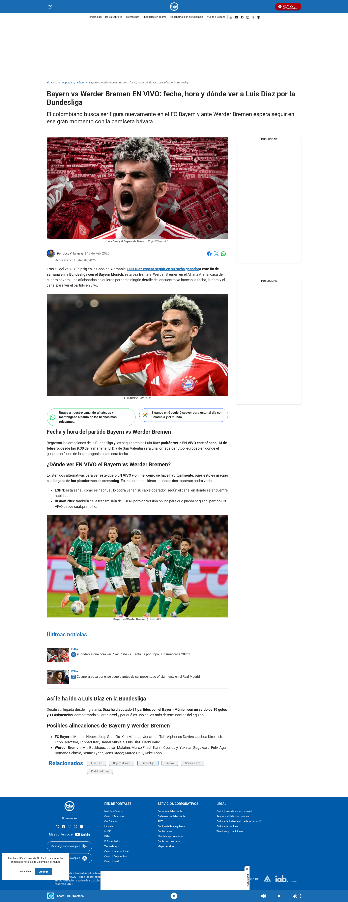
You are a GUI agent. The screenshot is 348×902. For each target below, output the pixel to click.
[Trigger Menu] (50, 6)
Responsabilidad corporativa (232, 816)
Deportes (67, 82)
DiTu (107, 836)
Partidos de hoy (100, 771)
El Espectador (112, 841)
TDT (160, 821)
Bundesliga (148, 763)
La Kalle (108, 826)
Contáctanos (165, 831)
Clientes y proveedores (170, 836)
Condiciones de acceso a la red (234, 811)
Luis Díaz (96, 763)
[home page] (174, 6)
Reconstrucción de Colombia (186, 17)
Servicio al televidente (170, 811)
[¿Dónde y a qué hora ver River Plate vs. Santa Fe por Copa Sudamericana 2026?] (58, 655)
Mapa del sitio (166, 846)
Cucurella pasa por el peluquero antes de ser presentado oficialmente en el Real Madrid (138, 677)
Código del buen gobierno (172, 826)
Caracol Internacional (116, 851)
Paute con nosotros (169, 841)
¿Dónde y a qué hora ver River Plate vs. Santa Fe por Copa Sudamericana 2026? (133, 654)
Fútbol (80, 82)
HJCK (107, 831)
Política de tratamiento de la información (239, 821)
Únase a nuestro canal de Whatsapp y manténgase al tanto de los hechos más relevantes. (88, 417)
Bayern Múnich (121, 763)
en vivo (170, 763)
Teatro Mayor (111, 846)
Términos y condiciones (229, 831)
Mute (263, 896)
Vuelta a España (216, 17)
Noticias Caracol (113, 811)
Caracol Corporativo (115, 856)
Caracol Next (111, 861)
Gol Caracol (110, 821)
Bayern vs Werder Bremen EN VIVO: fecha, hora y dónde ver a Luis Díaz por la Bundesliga (139, 82)
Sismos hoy (132, 17)
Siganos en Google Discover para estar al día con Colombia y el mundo (186, 415)
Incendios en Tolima (154, 17)
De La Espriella (113, 17)
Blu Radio (52, 82)
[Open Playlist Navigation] (300, 896)
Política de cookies (227, 826)
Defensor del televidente (171, 816)
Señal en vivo (192, 763)
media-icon (174, 896)
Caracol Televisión (114, 816)
